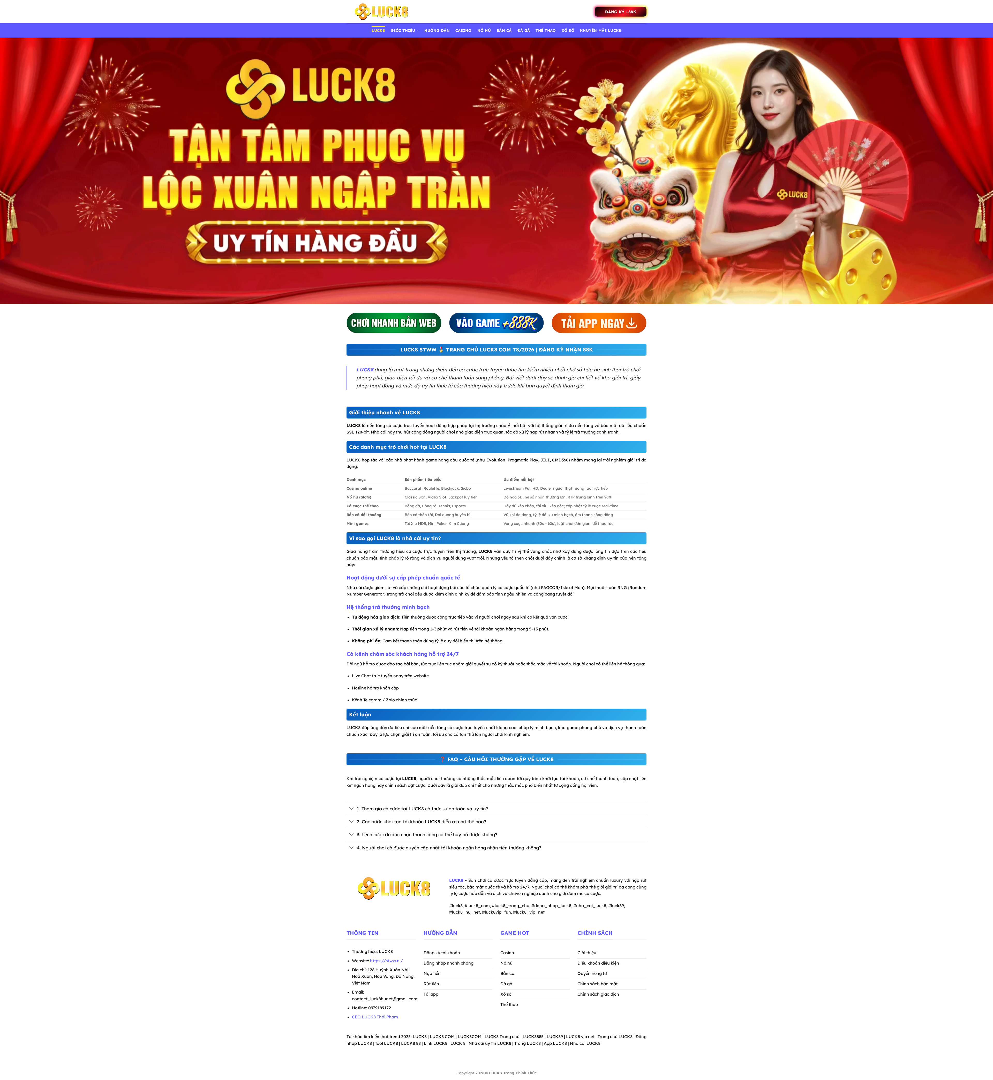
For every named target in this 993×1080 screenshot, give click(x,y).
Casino (463, 30)
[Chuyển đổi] (352, 808)
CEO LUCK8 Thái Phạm (375, 1016)
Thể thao (546, 30)
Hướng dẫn (437, 30)
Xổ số (568, 30)
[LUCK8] (381, 11)
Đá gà (523, 30)
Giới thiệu (403, 30)
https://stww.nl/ (386, 960)
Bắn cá (504, 30)
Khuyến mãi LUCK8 (600, 30)
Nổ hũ (484, 30)
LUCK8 (378, 30)
